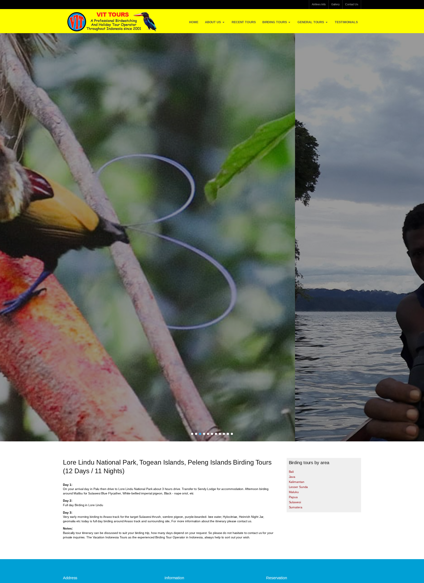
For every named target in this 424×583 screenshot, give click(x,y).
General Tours (310, 22)
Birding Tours (274, 22)
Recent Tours (244, 22)
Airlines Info (319, 4)
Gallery (335, 4)
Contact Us (351, 4)
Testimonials (346, 22)
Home (193, 22)
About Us (213, 22)
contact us (244, 521)
